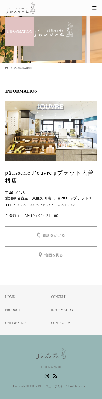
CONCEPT (58, 297)
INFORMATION (62, 310)
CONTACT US (61, 323)
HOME (10, 297)
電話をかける (54, 235)
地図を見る (53, 255)
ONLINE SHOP (15, 323)
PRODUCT (12, 310)
